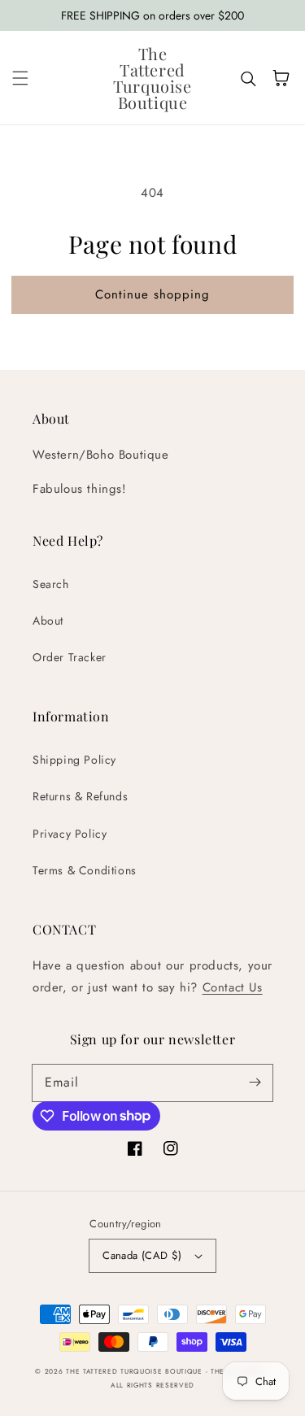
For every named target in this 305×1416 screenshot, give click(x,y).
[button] (20, 78)
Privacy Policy (70, 834)
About (48, 620)
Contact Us (233, 987)
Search (51, 584)
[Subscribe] (254, 1082)
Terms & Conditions (85, 870)
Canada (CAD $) (142, 1255)
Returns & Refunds (80, 796)
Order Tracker (70, 657)
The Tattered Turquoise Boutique (135, 1371)
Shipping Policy (74, 760)
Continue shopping (152, 294)
